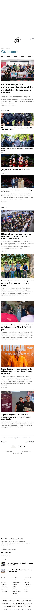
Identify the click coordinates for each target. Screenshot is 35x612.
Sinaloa (5, 600)
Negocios (27, 591)
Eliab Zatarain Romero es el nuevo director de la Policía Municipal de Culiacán (16, 128)
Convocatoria (4, 591)
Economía (27, 580)
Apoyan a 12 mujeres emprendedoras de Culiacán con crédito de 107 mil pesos (17, 327)
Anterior (11, 437)
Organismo (3, 584)
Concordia (27, 605)
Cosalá (14, 606)
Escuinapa (19, 603)
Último (29, 437)
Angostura (12, 603)
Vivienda (15, 589)
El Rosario (5, 603)
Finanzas (27, 582)
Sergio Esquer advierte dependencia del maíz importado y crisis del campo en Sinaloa (17, 371)
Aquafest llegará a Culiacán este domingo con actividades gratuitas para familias (15, 416)
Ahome (12, 602)
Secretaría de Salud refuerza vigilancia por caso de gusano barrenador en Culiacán (17, 283)
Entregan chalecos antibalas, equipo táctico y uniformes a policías (17, 149)
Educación (15, 584)
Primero (5, 437)
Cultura (14, 586)
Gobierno (3, 580)
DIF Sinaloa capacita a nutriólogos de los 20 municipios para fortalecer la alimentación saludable (17, 88)
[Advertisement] (17, 17)
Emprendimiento (28, 584)
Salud (14, 580)
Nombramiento (4, 586)
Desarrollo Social (17, 591)
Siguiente (24, 437)
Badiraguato (7, 606)
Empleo (26, 589)
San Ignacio (21, 606)
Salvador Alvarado (26, 600)
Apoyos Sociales (16, 582)
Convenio (3, 582)
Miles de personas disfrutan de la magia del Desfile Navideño (15, 170)
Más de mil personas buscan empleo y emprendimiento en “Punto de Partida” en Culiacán (17, 236)
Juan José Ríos (19, 605)
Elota (16, 602)
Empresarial (27, 586)
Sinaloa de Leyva (27, 603)
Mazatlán (10, 600)
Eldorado (28, 606)
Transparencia (4, 589)
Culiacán (17, 600)
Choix (11, 605)
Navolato (6, 605)
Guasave (28, 602)
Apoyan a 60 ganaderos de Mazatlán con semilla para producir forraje (20, 564)
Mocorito (22, 602)
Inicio (2, 48)
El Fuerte (6, 602)
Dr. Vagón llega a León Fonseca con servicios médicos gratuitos (19, 570)
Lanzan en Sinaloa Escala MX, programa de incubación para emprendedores (17, 190)
